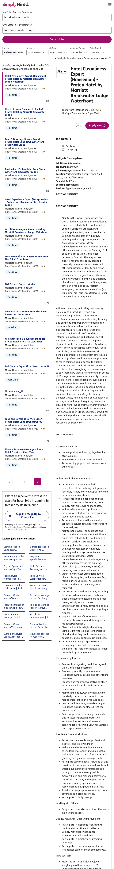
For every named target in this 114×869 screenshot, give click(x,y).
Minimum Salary (77, 48)
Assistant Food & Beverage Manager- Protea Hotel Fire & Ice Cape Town (25, 340)
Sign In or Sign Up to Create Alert (28, 515)
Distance (30, 48)
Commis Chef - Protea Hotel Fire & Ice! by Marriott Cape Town (26, 313)
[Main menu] (110, 4)
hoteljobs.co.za (30, 69)
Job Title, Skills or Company (17, 12)
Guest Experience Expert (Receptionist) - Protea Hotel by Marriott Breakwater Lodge (26, 202)
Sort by (5, 48)
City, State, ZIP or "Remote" (17, 24)
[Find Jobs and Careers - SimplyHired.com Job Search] (15, 4)
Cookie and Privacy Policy (15, 529)
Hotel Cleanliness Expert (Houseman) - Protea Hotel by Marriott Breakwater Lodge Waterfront (26, 79)
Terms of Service (23, 527)
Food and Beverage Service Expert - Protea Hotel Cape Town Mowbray (24, 420)
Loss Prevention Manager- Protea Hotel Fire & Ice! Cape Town (27, 258)
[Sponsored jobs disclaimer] (110, 58)
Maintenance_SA (14, 391)
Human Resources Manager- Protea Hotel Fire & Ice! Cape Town (24, 451)
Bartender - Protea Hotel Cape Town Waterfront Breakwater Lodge (25, 170)
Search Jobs (57, 39)
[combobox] (57, 17)
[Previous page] (9, 481)
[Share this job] (78, 126)
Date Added (95, 48)
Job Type (52, 48)
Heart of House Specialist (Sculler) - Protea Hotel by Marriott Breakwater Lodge (25, 112)
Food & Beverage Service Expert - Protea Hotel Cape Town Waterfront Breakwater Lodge (24, 142)
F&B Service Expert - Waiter (20, 284)
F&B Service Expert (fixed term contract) (27, 366)
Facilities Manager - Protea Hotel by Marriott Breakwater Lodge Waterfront (26, 231)
